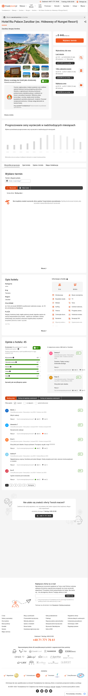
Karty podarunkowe (51, 616)
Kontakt (4, 626)
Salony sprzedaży (7, 618)
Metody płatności (29, 621)
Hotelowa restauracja (77, 314)
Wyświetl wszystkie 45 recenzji (12, 82)
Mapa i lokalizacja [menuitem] (52, 165)
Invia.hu (58, 687)
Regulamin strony (73, 616)
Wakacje (14, 10)
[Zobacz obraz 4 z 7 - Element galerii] (45, 68)
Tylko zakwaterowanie (63, 69)
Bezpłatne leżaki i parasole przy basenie (61, 299)
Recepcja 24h (76, 318)
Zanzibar (21, 10)
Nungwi (28, 10)
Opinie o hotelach (29, 624)
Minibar (57, 303)
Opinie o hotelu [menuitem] (38, 165)
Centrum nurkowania (77, 307)
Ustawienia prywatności (75, 621)
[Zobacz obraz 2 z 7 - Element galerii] (26, 68)
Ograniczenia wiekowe (77, 322)
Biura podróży (6, 624)
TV (72, 299)
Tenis (73, 303)
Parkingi (48, 618)
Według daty (11, 398)
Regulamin (55, 605)
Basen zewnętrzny (77, 295)
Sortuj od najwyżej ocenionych (50, 398)
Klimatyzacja (59, 295)
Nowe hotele (27, 626)
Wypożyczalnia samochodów (54, 621)
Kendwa (34, 10)
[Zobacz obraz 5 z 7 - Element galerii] (26, 74)
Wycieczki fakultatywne (53, 626)
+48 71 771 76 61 (44, 640)
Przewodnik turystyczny (31, 618)
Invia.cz (47, 687)
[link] (32, 6)
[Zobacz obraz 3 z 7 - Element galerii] (36, 68)
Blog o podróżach (29, 616)
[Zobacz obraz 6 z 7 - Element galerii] (36, 74)
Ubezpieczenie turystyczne (54, 624)
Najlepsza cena (61, 83)
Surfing (57, 307)
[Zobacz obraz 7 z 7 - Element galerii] (45, 74)
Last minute (60, 54)
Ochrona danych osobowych (76, 618)
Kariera (4, 629)
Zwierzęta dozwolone (61, 314)
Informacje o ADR (73, 624)
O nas (3, 616)
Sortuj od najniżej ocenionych (27, 398)
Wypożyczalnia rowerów (61, 322)
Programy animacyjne (77, 310)
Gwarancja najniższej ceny (31, 629)
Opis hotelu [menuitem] (26, 165)
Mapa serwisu (6, 632)
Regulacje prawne (73, 626)
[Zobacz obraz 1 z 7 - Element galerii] (12, 71)
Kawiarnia (58, 318)
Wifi (56, 326)
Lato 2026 (40, 6)
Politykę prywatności (64, 605)
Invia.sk (53, 687)
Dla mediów (5, 621)
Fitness (57, 310)
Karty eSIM (49, 629)
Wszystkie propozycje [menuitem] (12, 165)
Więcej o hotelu (8, 115)
